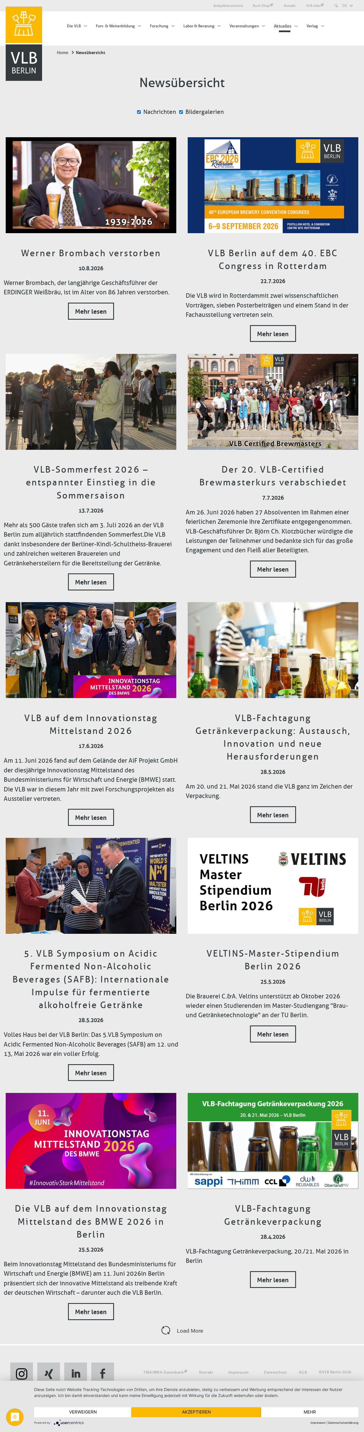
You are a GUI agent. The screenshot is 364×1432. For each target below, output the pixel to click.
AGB (303, 1372)
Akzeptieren (196, 1412)
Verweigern (83, 1412)
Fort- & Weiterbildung (115, 26)
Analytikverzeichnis (228, 5)
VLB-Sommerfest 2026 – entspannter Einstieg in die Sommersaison (91, 482)
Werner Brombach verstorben (91, 253)
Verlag (312, 26)
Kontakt (290, 5)
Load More (190, 1331)
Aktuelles (282, 26)
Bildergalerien (204, 112)
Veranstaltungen (244, 26)
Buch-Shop (261, 5)
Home (62, 52)
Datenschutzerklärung (343, 1422)
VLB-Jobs (313, 5)
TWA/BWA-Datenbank (163, 1372)
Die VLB (74, 26)
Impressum (238, 1372)
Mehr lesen (91, 310)
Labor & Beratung (198, 26)
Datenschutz (275, 1372)
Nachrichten (159, 112)
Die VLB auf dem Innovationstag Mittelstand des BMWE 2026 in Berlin (91, 1221)
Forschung (159, 26)
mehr (310, 1412)
